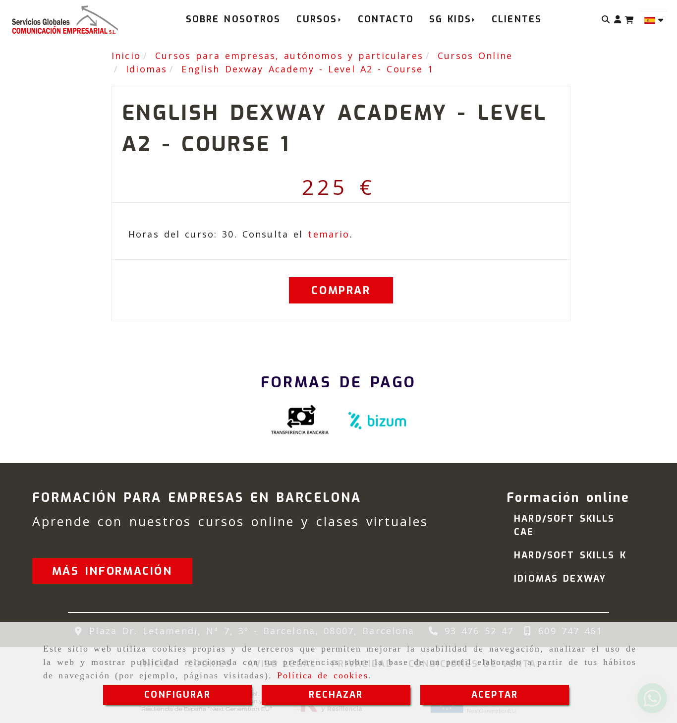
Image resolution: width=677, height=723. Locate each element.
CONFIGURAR (177, 695)
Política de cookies (322, 675)
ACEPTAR (494, 695)
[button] (617, 19)
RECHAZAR (336, 695)
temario (328, 234)
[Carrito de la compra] (629, 20)
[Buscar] (606, 19)
